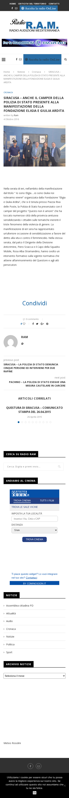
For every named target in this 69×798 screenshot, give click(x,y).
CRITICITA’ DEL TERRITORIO (32, 3)
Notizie (21, 71)
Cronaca (36, 71)
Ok (34, 792)
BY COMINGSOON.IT (34, 583)
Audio (9, 621)
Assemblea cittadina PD (19, 605)
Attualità (11, 613)
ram (16, 115)
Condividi (34, 303)
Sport (9, 652)
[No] (64, 785)
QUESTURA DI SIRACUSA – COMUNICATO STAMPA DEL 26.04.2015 (34, 410)
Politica (10, 644)
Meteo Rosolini (12, 743)
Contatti (54, 3)
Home (13, 3)
